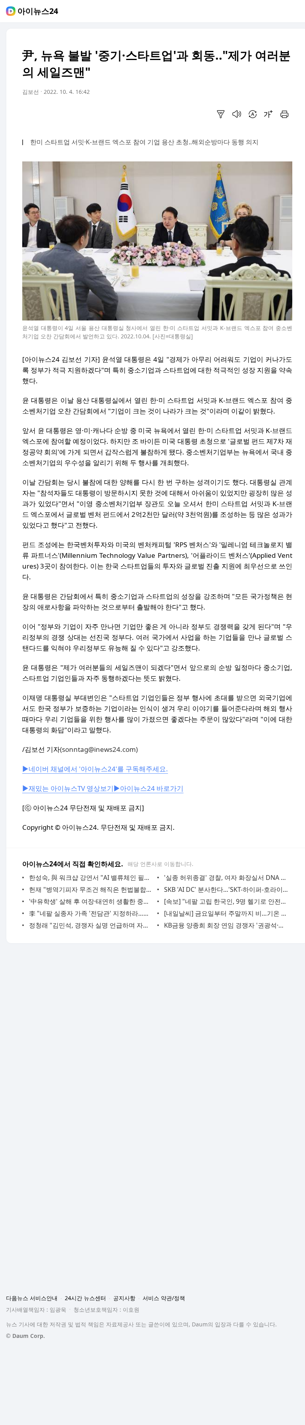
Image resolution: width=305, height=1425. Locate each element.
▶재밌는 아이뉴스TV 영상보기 (68, 788)
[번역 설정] (253, 114)
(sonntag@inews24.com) (99, 749)
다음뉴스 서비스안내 (32, 1298)
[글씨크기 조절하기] (268, 114)
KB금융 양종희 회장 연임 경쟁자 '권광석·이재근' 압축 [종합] (226, 925)
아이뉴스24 (37, 11)
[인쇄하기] (284, 114)
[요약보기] (221, 114)
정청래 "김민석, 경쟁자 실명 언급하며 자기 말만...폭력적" (91, 925)
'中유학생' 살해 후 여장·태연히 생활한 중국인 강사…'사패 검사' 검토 (91, 901)
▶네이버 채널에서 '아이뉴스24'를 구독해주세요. (95, 768)
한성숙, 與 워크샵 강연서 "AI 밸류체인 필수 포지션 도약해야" (91, 877)
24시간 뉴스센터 (85, 1298)
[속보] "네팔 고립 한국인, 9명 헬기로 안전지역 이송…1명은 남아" (226, 901)
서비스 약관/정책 (164, 1298)
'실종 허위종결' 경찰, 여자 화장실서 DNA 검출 (226, 877)
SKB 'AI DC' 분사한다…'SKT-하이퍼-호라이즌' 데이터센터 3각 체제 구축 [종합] (226, 889)
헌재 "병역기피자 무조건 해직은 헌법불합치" (91, 889)
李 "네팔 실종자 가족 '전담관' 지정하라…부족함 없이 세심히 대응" (91, 913)
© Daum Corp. (25, 1335)
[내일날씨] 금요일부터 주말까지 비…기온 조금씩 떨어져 (226, 913)
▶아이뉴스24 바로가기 (148, 788)
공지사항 (124, 1298)
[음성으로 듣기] (237, 114)
